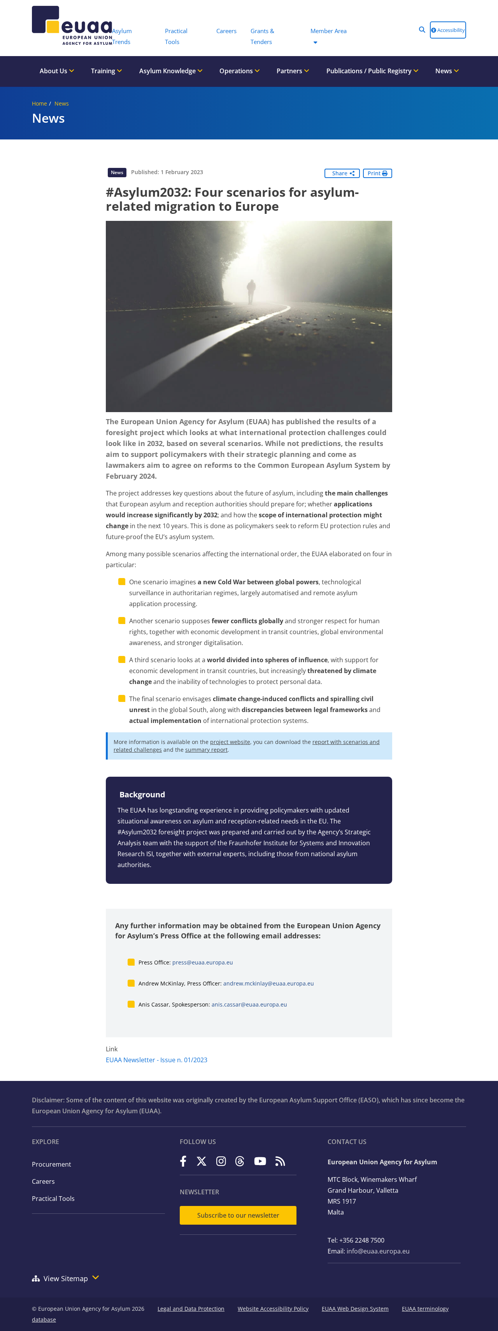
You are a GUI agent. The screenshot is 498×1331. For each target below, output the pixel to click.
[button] (422, 29)
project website (230, 742)
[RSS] (280, 1161)
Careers (43, 1181)
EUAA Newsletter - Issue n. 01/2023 (156, 1060)
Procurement (51, 1164)
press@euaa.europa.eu (202, 962)
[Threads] (240, 1161)
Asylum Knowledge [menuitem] (168, 71)
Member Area (328, 31)
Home (39, 103)
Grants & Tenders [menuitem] (262, 36)
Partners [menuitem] (290, 71)
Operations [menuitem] (236, 71)
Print (375, 173)
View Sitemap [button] (66, 1278)
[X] (201, 1161)
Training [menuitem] (104, 71)
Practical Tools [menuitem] (176, 36)
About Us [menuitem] (54, 71)
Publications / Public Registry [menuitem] (369, 71)
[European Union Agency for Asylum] (68, 25)
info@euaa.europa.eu (378, 1251)
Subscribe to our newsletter (238, 1215)
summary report (206, 749)
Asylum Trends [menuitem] (122, 36)
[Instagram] (221, 1161)
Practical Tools (53, 1198)
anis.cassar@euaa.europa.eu (249, 1004)
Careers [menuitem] (226, 31)
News (61, 103)
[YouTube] (260, 1161)
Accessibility (450, 29)
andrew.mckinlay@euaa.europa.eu (268, 983)
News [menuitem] (444, 71)
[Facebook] (183, 1161)
